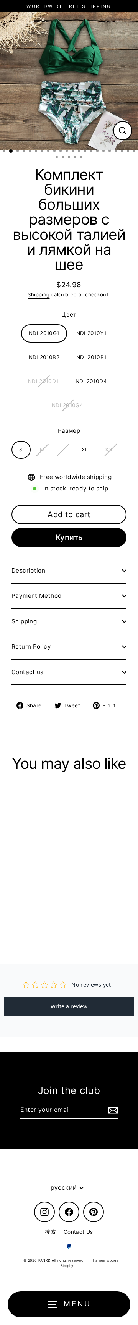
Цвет (69, 314)
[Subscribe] (112, 1110)
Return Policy (31, 646)
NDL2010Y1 (91, 333)
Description (28, 570)
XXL (110, 450)
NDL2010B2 (44, 357)
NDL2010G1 (44, 333)
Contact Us (78, 1232)
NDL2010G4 (67, 405)
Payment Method (37, 595)
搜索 (50, 1232)
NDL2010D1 (43, 381)
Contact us (28, 672)
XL (85, 450)
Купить (69, 537)
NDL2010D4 (91, 381)
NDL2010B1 (91, 357)
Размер (69, 430)
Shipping (38, 294)
